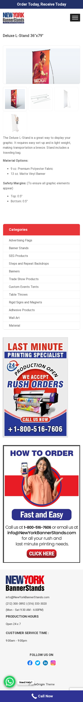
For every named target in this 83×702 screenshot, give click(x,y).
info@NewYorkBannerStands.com (27, 597)
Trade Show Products (24, 279)
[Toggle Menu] (75, 17)
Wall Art (14, 318)
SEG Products (18, 256)
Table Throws (18, 294)
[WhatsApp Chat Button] (9, 681)
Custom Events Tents (24, 287)
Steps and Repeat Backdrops (29, 263)
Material (14, 325)
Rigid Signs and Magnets (25, 302)
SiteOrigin (38, 684)
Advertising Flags (20, 240)
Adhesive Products (22, 310)
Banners (14, 271)
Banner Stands (19, 248)
